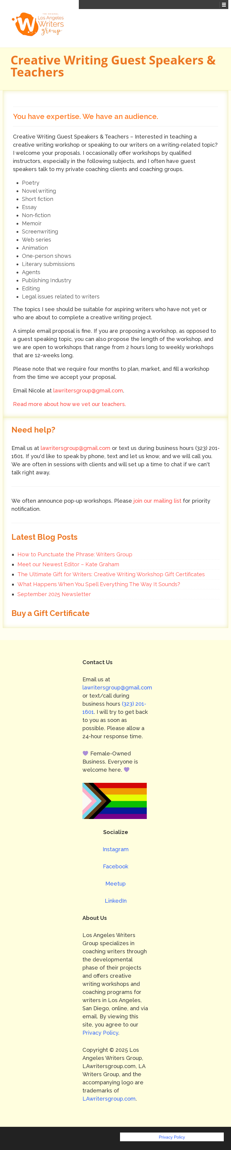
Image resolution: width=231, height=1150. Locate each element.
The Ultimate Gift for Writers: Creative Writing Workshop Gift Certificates (111, 574)
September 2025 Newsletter (54, 594)
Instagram (116, 849)
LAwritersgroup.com (109, 1098)
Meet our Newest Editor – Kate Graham (68, 564)
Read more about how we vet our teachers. (69, 404)
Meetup (115, 883)
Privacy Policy (100, 1033)
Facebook (115, 866)
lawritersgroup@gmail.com (88, 390)
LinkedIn (116, 901)
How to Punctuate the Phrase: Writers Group (74, 554)
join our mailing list (157, 501)
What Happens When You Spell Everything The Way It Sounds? (98, 584)
